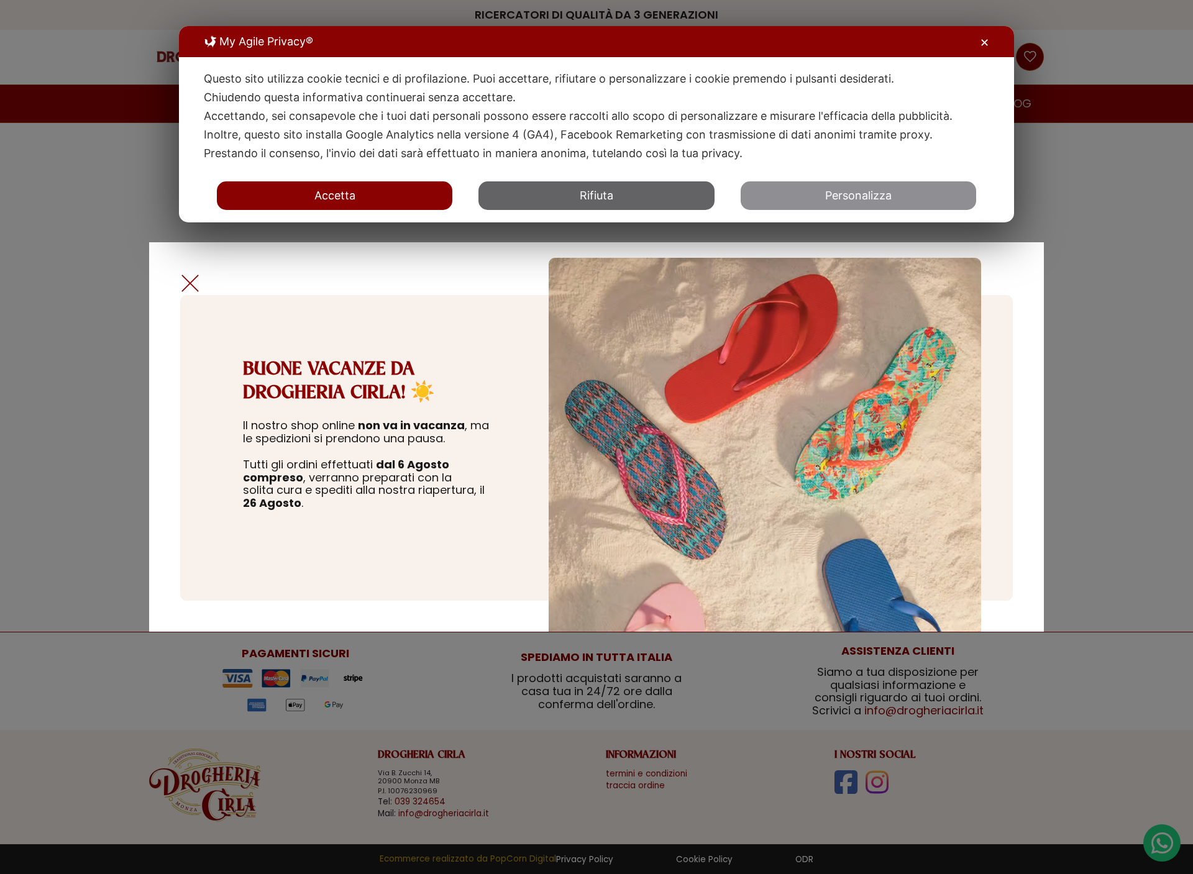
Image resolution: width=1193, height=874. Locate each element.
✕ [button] (984, 42)
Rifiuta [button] (596, 195)
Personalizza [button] (858, 195)
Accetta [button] (334, 195)
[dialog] (596, 124)
